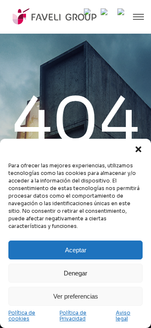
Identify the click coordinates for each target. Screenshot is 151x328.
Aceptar (75, 250)
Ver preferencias (75, 296)
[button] (138, 149)
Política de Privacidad (73, 316)
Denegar (75, 273)
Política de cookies (21, 316)
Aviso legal (123, 316)
